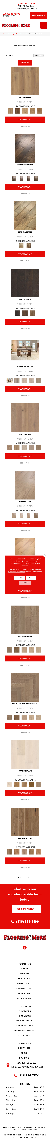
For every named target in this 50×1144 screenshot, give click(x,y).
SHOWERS (25, 1011)
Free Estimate (24, 1021)
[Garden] (31, 447)
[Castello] (28, 246)
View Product (25, 120)
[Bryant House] (17, 784)
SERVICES (25, 1016)
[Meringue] (28, 515)
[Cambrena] (25, 148)
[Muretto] (28, 178)
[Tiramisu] (36, 515)
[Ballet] (25, 620)
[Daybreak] (31, 380)
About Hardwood (21, 34)
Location (24, 1048)
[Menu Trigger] (43, 25)
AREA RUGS (24, 994)
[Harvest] (38, 852)
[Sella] (36, 178)
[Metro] (38, 650)
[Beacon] (25, 350)
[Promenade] (38, 380)
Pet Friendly (24, 999)
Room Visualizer (24, 1031)
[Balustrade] (25, 418)
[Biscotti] (17, 650)
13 (31, 878)
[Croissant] (25, 485)
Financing (24, 1036)
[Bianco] (25, 215)
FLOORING (25, 964)
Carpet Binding (24, 1026)
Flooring (11, 34)
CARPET (24, 969)
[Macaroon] (21, 515)
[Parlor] (38, 447)
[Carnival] (31, 650)
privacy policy (28, 569)
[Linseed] (32, 111)
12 (28, 878)
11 (25, 878)
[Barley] (17, 852)
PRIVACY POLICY (11, 1127)
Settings (25, 583)
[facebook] (25, 948)
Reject (31, 578)
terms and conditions (16, 572)
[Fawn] (24, 852)
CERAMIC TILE (24, 989)
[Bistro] (24, 650)
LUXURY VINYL (24, 984)
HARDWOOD (24, 979)
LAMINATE (24, 974)
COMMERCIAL (25, 1007)
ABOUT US (25, 1044)
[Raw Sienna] (39, 111)
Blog (24, 1053)
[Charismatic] (25, 552)
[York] (32, 313)
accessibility (28, 1127)
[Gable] (24, 447)
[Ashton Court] (25, 754)
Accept (19, 578)
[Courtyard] (17, 447)
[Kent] (25, 283)
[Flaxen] (31, 852)
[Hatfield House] (31, 784)
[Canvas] (25, 111)
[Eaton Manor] (24, 784)
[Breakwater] (17, 380)
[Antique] (25, 822)
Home (5, 34)
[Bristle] (25, 81)
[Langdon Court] (38, 784)
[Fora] (21, 178)
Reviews (24, 1058)
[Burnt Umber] (18, 111)
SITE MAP (32, 1129)
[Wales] (25, 313)
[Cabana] (24, 380)
